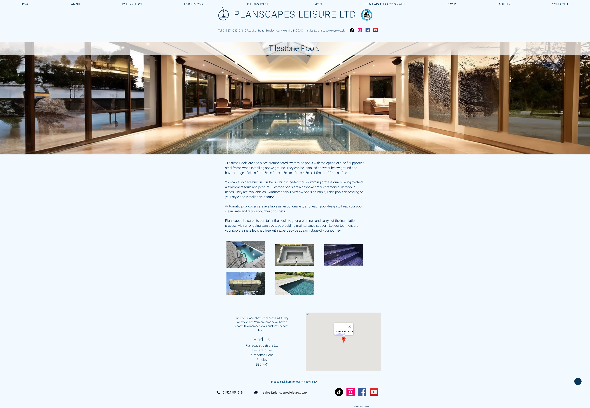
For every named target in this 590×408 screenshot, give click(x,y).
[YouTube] (375, 30)
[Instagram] (360, 30)
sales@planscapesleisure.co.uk (326, 31)
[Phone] (218, 393)
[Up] (578, 381)
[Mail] (256, 392)
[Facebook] (368, 30)
